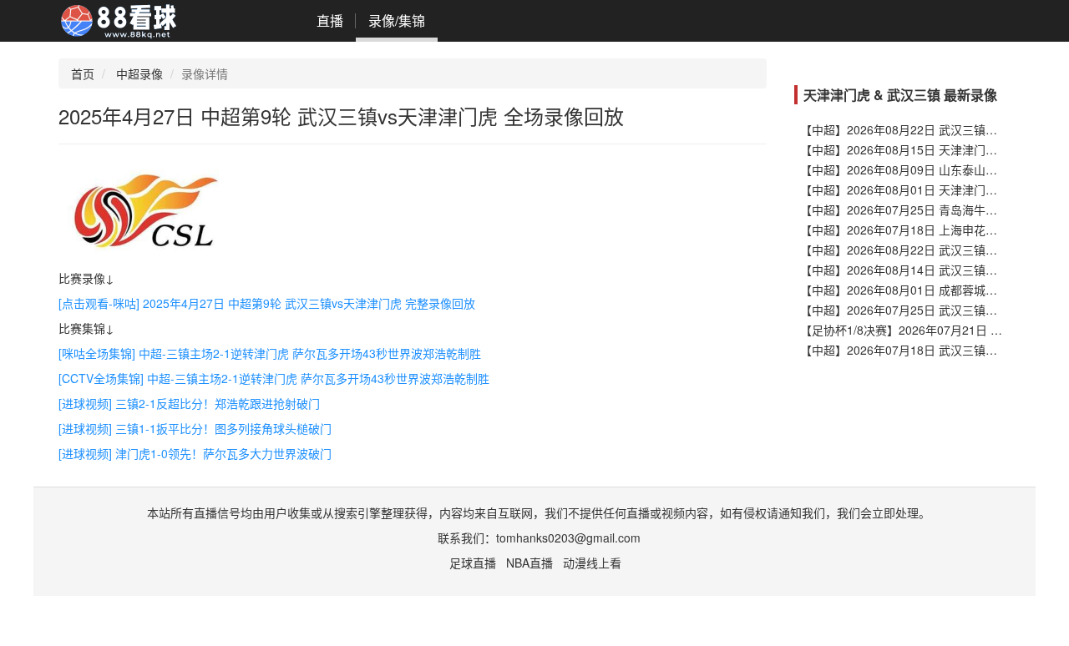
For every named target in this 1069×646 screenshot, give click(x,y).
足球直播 (472, 562)
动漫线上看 (592, 562)
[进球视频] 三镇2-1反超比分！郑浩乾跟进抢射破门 (189, 403)
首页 (82, 73)
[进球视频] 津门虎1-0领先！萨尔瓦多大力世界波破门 (195, 453)
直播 (330, 20)
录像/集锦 (396, 20)
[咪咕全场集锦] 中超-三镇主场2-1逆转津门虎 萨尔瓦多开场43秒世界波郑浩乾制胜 (269, 353)
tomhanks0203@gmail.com (568, 537)
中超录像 (139, 73)
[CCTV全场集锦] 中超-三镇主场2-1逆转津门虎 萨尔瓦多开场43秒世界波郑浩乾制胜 (273, 378)
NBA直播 (529, 562)
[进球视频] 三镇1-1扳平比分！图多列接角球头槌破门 (195, 428)
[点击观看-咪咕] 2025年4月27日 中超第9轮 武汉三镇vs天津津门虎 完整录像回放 (266, 303)
